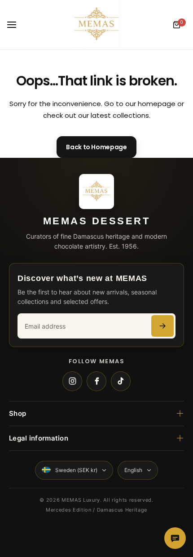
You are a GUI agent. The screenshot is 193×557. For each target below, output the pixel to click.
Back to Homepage (96, 147)
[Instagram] (72, 381)
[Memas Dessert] (96, 24)
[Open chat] (175, 538)
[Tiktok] (121, 381)
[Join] (162, 326)
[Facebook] (96, 381)
